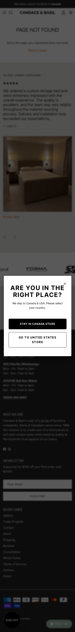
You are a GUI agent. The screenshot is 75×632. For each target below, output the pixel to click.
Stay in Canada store (37, 323)
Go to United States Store (38, 340)
